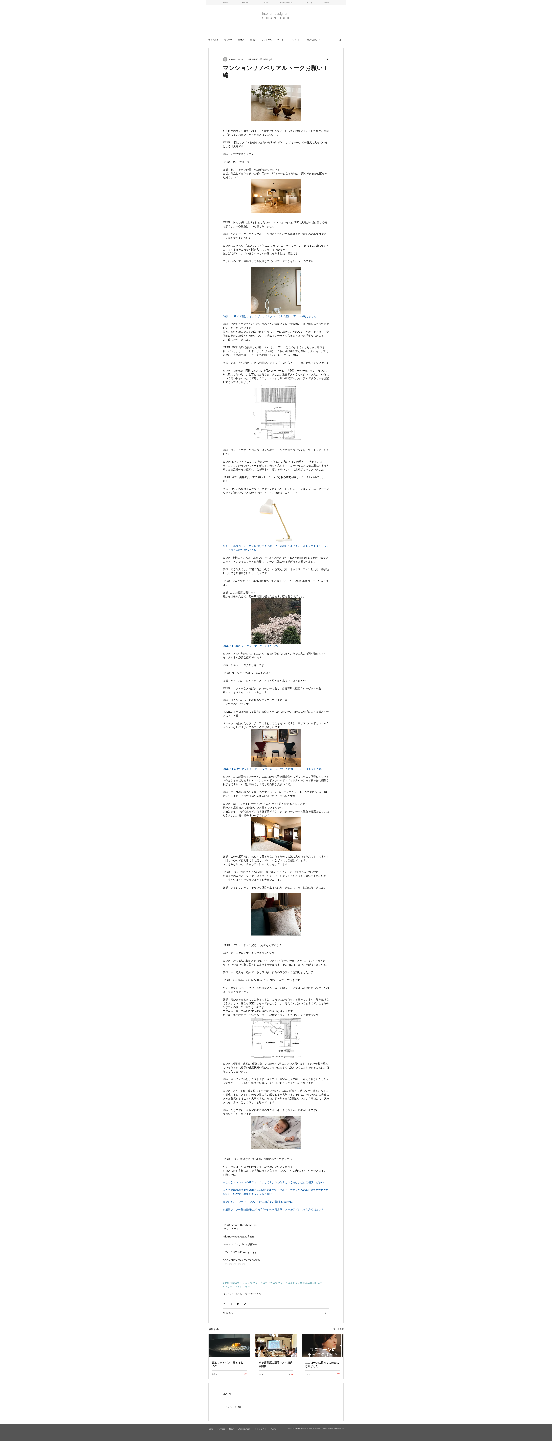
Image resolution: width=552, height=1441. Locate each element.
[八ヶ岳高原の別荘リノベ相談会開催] (276, 1345)
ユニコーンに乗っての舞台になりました (322, 1364)
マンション (296, 39)
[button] (340, 39)
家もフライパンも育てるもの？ (227, 1364)
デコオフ (281, 39)
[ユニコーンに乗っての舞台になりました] (322, 1345)
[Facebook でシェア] (224, 1303)
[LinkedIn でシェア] (238, 1303)
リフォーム (267, 39)
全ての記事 (213, 39)
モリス (239, 1293)
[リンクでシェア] (245, 1303)
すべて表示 (339, 1328)
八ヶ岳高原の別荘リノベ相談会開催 (275, 1364)
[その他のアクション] (327, 59)
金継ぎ (241, 39)
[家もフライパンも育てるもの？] (229, 1345)
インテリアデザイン (253, 1293)
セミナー (228, 39)
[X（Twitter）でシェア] (231, 1303)
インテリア (228, 1293)
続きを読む (312, 39)
